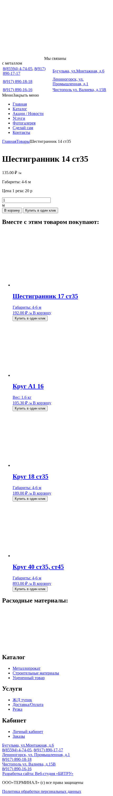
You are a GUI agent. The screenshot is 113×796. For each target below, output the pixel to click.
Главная (20, 104)
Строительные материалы (36, 673)
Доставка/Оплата (28, 704)
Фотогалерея (24, 123)
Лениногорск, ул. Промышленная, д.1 (70, 81)
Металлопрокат (26, 668)
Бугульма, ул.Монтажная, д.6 (78, 71)
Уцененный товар (29, 677)
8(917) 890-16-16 (17, 89)
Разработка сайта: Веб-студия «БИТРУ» (37, 773)
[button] (20, 95)
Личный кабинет (28, 731)
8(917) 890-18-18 (17, 81)
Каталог (20, 109)
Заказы (19, 736)
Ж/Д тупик (22, 700)
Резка (17, 709)
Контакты (21, 132)
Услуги (19, 118)
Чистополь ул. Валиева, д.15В (79, 89)
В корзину (12, 210)
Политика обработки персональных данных (41, 791)
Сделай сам (23, 127)
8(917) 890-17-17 (48, 750)
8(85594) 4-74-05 (17, 68)
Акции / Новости (28, 113)
